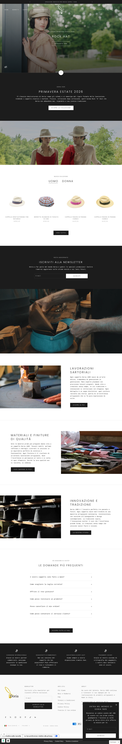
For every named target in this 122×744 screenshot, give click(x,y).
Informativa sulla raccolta (11, 736)
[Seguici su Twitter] (10, 717)
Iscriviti (101, 736)
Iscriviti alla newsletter (38, 706)
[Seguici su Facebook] (5, 717)
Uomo (53, 181)
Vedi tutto (61, 233)
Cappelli (26, 10)
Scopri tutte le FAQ (61, 630)
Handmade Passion (40, 10)
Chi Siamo (61, 690)
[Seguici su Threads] (20, 717)
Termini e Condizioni (66, 700)
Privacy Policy (64, 704)
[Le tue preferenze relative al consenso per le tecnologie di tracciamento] (3, 740)
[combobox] (114, 742)
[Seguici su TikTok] (30, 717)
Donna (67, 181)
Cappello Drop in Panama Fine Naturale (17, 218)
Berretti (15, 10)
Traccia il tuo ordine (67, 710)
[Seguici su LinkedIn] (35, 717)
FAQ (59, 697)
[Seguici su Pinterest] (25, 717)
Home (7, 10)
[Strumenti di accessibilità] (8, 740)
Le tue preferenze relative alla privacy (38, 736)
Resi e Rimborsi (64, 694)
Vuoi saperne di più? (23, 469)
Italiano (99, 9)
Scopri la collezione (61, 108)
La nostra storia (80, 532)
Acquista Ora (61, 44)
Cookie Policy (63, 707)
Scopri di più (79, 405)
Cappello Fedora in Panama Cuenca (75, 218)
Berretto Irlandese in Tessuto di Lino (46, 218)
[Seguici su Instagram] (15, 717)
